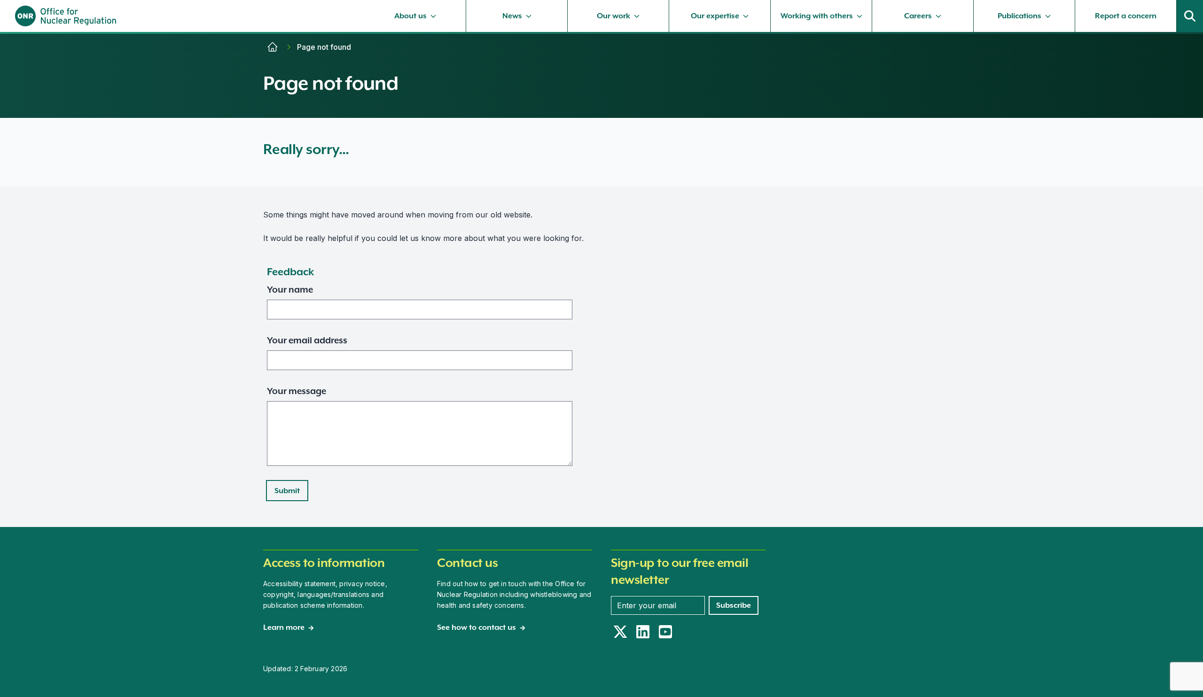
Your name (290, 289)
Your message (296, 390)
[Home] (272, 47)
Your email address (307, 340)
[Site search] (1190, 16)
